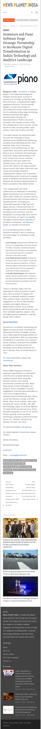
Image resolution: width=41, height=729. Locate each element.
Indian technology (10, 467)
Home (5, 647)
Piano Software (25, 467)
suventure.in (8, 360)
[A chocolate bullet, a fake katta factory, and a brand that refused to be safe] (8, 694)
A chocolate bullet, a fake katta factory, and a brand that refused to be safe (26, 697)
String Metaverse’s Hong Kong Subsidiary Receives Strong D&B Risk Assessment (25, 709)
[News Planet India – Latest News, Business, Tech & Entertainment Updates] (20, 5)
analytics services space (13, 460)
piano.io (28, 427)
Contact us (7, 661)
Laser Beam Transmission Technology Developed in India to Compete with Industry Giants (20, 599)
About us (6, 651)
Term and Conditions (11, 658)
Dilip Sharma (9, 66)
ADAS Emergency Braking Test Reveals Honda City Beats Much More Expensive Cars (19, 572)
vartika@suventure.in (18, 455)
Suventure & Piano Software (24, 470)
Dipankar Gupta (30, 460)
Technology (6, 30)
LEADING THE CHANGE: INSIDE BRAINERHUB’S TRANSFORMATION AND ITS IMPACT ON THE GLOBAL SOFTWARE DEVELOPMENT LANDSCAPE (20, 543)
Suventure (23, 92)
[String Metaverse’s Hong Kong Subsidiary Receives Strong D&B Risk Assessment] (8, 707)
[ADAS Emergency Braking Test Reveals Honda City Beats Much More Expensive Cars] (20, 551)
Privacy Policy (8, 654)
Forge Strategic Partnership (14, 464)
